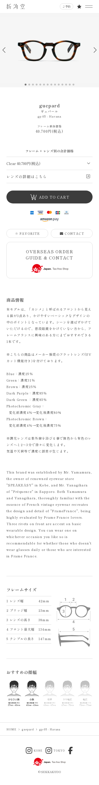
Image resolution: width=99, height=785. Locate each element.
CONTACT (74, 233)
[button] (95, 50)
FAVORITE (30, 233)
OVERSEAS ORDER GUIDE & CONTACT (49, 254)
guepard (49, 108)
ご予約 (66, 6)
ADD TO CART (54, 197)
